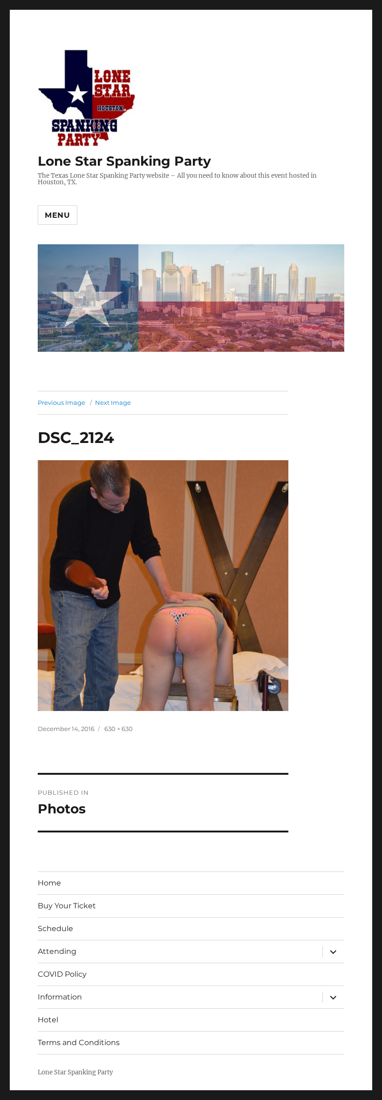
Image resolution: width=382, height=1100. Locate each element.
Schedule (55, 928)
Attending (57, 951)
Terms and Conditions (79, 1042)
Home (49, 883)
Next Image (113, 402)
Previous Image (61, 402)
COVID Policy (62, 974)
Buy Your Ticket (67, 905)
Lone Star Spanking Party (124, 161)
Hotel (48, 1019)
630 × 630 (118, 728)
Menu (57, 215)
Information (60, 997)
